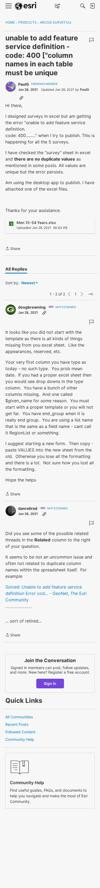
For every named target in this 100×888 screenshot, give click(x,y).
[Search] (82, 6)
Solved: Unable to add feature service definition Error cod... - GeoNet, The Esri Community (46, 593)
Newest (28, 283)
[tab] (16, 269)
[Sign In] (92, 6)
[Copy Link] (21, 97)
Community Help (19, 739)
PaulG (23, 84)
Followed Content (20, 732)
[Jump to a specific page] (90, 294)
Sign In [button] (50, 683)
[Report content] (91, 40)
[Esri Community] (26, 6)
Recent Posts (16, 724)
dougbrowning (32, 307)
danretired (27, 508)
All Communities (19, 717)
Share (12, 249)
